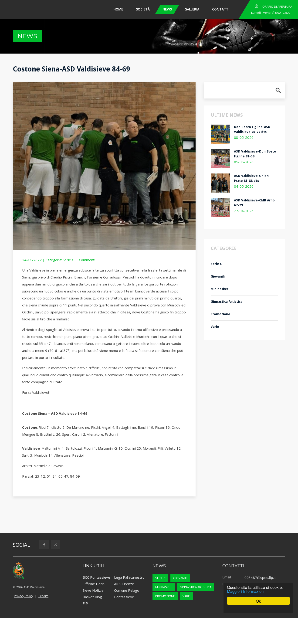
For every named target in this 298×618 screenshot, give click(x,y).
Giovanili (218, 276)
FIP (85, 603)
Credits (43, 596)
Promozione (220, 314)
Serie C (68, 260)
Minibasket (220, 289)
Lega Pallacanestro (129, 577)
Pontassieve (124, 596)
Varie (215, 327)
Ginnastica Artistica (226, 301)
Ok (258, 601)
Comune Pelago (126, 590)
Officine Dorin (94, 583)
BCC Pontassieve (96, 577)
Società (171, 9)
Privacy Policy (23, 596)
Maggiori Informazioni (245, 591)
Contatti (248, 9)
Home (146, 9)
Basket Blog (92, 596)
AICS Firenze (124, 583)
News (195, 9)
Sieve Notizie (93, 590)
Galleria (220, 9)
